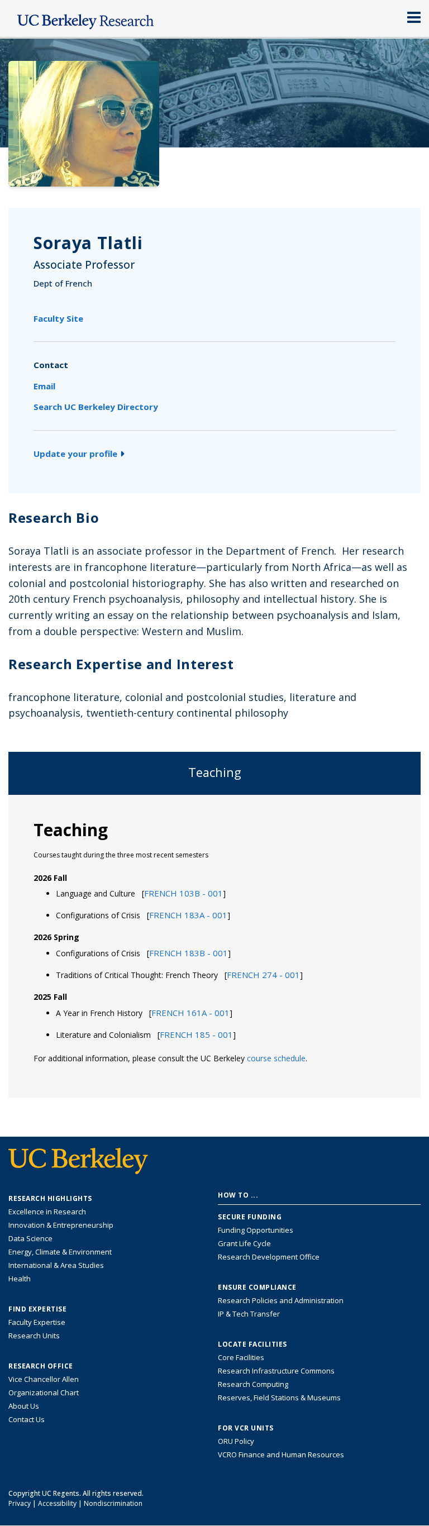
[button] (183, 893)
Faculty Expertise (36, 1322)
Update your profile (75, 453)
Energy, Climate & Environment (60, 1252)
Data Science (30, 1238)
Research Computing (253, 1384)
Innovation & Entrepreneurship (60, 1225)
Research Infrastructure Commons (276, 1371)
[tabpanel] (214, 945)
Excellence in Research (47, 1212)
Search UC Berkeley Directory (96, 406)
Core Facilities (241, 1357)
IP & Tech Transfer (249, 1314)
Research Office (40, 1366)
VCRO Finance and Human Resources (281, 1454)
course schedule (276, 1058)
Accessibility (57, 1503)
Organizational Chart (43, 1392)
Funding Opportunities (255, 1230)
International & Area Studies (56, 1265)
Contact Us (26, 1419)
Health (19, 1279)
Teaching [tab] (214, 772)
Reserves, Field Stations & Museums (279, 1398)
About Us (23, 1406)
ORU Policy (236, 1441)
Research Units (34, 1336)
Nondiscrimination (113, 1503)
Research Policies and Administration (281, 1300)
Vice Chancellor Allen (43, 1379)
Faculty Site (58, 318)
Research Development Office (269, 1257)
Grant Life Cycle (244, 1243)
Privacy (19, 1503)
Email (44, 386)
